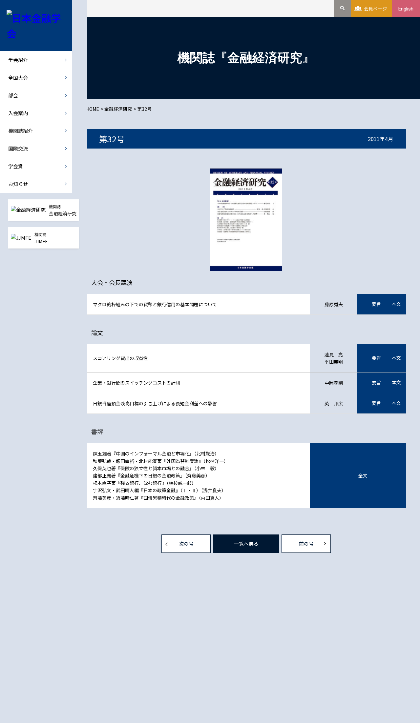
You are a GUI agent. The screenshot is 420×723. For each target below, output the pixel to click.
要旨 (376, 304)
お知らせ (18, 183)
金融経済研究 (118, 109)
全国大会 (18, 77)
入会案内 (18, 113)
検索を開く (342, 8)
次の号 (186, 543)
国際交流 (18, 148)
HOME (92, 109)
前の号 (306, 543)
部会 (13, 95)
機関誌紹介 (20, 130)
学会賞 (15, 166)
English (405, 9)
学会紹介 (18, 59)
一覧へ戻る (246, 543)
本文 (396, 304)
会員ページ (375, 8)
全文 (363, 475)
